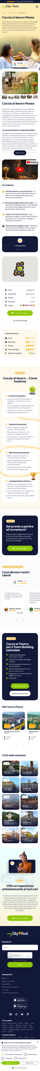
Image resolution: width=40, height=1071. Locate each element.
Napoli (26, 1023)
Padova (24, 1027)
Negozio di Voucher (8, 981)
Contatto (5, 990)
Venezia (11, 1027)
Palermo (4, 1025)
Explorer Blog (6, 984)
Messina (18, 1027)
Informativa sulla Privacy (20, 960)
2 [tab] (20, 249)
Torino (32, 1023)
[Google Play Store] (20, 1006)
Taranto (4, 1029)
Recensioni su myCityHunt (10, 987)
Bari (30, 1025)
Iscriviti (20, 965)
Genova (11, 1025)
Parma (29, 1029)
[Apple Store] (20, 1000)
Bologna (18, 1025)
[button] (20, 1068)
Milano (21, 1023)
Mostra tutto (20, 153)
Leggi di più (17, 1050)
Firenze (25, 1025)
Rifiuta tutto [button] (30, 1063)
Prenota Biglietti (21, 548)
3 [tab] (22, 249)
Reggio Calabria (14, 1029)
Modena (10, 1031)
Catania (4, 1027)
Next (23, 620)
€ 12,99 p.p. (21, 313)
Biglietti (4, 978)
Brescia (23, 1029)
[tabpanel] (20, 242)
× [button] (37, 1041)
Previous (16, 620)
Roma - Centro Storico (9, 1023)
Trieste (31, 1027)
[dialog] (20, 1055)
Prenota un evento (20, 686)
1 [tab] (17, 249)
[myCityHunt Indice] (12, 6)
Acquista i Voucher (21, 918)
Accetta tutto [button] (10, 1063)
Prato (4, 1031)
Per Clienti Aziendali (20, 321)
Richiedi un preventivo (20, 693)
